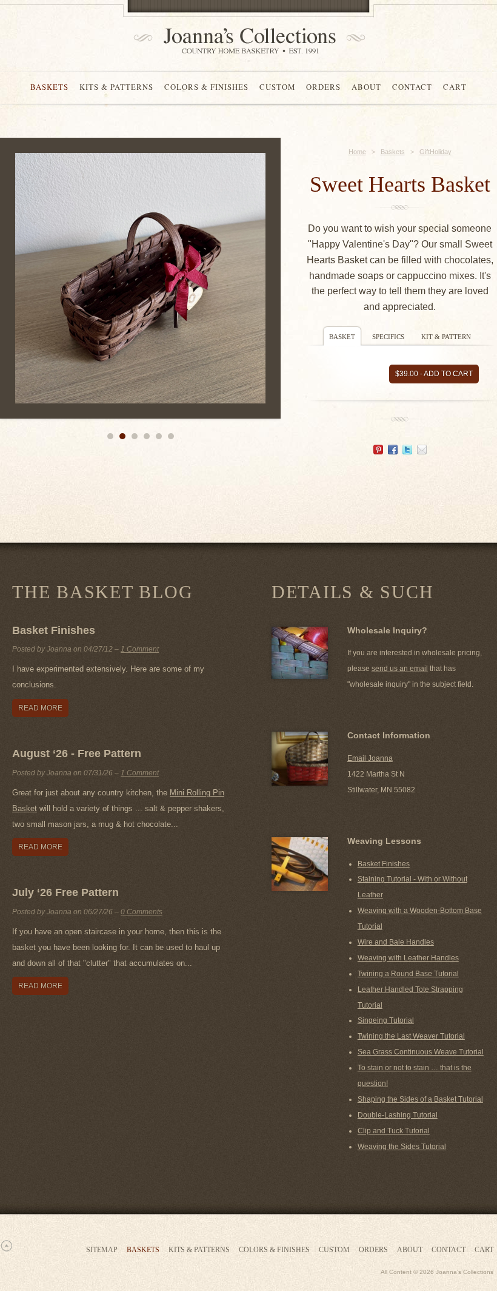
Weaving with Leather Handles (408, 958)
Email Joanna (370, 758)
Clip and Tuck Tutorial (394, 1131)
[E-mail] (422, 451)
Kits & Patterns (116, 86)
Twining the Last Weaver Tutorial (411, 1036)
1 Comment (140, 649)
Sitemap (102, 1249)
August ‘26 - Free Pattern (76, 753)
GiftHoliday (435, 151)
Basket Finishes (53, 630)
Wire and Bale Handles (396, 942)
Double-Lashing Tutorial (398, 1115)
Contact (412, 86)
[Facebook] (393, 451)
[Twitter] (407, 451)
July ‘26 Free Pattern (65, 892)
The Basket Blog (102, 592)
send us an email (400, 668)
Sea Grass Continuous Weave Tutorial (421, 1052)
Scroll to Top (6, 1245)
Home (357, 151)
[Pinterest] (378, 451)
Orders (323, 86)
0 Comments (141, 912)
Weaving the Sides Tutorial (402, 1146)
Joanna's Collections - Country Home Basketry (245, 41)
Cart (455, 86)
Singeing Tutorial (386, 1020)
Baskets (49, 86)
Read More (40, 708)
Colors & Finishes (206, 86)
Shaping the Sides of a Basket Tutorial (420, 1099)
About (366, 86)
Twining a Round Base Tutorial (408, 973)
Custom (277, 86)
